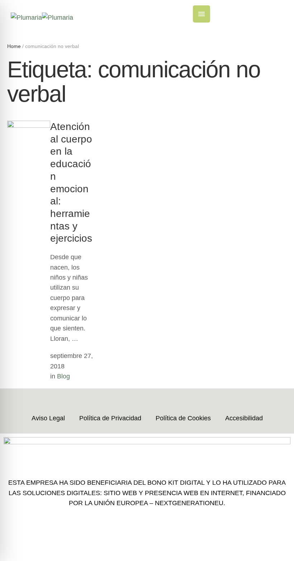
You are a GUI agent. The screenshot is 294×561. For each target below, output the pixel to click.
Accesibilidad (244, 418)
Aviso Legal (48, 418)
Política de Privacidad (110, 418)
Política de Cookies (183, 418)
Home (14, 46)
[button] (201, 14)
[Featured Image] (28, 125)
